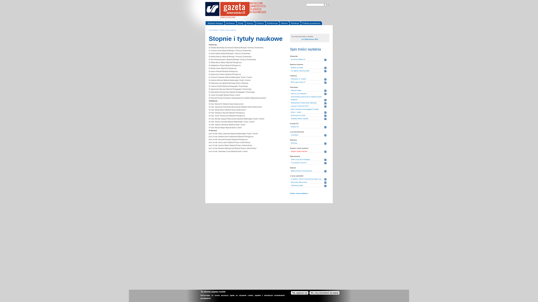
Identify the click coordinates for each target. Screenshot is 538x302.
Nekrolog (294, 143)
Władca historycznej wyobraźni (301, 171)
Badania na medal (297, 67)
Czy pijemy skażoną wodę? (300, 71)
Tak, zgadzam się (299, 293)
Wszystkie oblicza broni (299, 182)
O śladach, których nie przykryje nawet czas (306, 179)
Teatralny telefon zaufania (299, 118)
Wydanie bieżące (215, 23)
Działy (240, 23)
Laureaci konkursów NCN (300, 106)
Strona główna (213, 30)
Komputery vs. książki (298, 79)
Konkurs (260, 23)
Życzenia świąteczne (298, 59)
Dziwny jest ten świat (298, 115)
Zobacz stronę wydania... (299, 193)
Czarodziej (294, 135)
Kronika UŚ (295, 127)
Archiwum (230, 23)
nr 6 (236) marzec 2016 (310, 39)
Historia (284, 23)
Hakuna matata (296, 90)
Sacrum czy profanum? (299, 93)
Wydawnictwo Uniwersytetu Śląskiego (304, 103)
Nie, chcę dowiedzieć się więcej (324, 293)
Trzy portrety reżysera (298, 162)
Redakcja (295, 23)
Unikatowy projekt (297, 185)
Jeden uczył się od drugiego (300, 159)
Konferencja (272, 23)
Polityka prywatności (311, 23)
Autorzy (250, 23)
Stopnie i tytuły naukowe (228, 30)
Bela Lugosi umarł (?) (298, 82)
